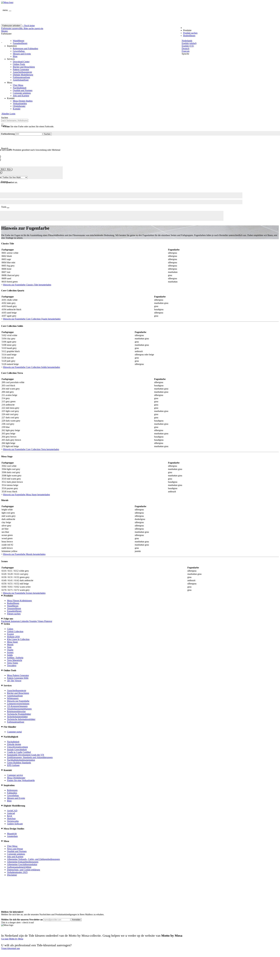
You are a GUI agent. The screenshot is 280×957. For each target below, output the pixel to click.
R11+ (9, 169)
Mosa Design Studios (23, 101)
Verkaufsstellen (20, 103)
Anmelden (76, 920)
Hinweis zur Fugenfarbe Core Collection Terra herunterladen (31, 449)
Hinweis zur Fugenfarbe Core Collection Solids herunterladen (31, 367)
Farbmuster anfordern (11, 26)
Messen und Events (22, 54)
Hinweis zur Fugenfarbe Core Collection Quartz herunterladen (32, 319)
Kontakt (16, 108)
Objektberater (19, 106)
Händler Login (8, 113)
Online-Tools (19, 64)
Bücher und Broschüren (24, 67)
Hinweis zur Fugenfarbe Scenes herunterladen (24, 593)
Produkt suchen (190, 33)
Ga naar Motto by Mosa (12, 939)
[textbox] (14, 120)
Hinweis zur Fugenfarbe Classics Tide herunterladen (27, 284)
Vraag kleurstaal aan (10, 948)
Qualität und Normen (22, 90)
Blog (15, 56)
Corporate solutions (22, 93)
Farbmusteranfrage (21, 77)
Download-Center (21, 61)
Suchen (47, 134)
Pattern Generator (21, 69)
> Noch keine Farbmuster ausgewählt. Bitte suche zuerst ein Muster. (22, 28)
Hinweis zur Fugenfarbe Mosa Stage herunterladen (26, 494)
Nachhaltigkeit (19, 88)
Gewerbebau (19, 51)
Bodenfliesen (189, 35)
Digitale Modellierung (23, 74)
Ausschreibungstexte (22, 72)
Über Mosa (18, 85)
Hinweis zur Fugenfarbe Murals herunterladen (24, 554)
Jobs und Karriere (21, 95)
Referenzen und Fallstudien (25, 48)
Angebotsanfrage (21, 80)
